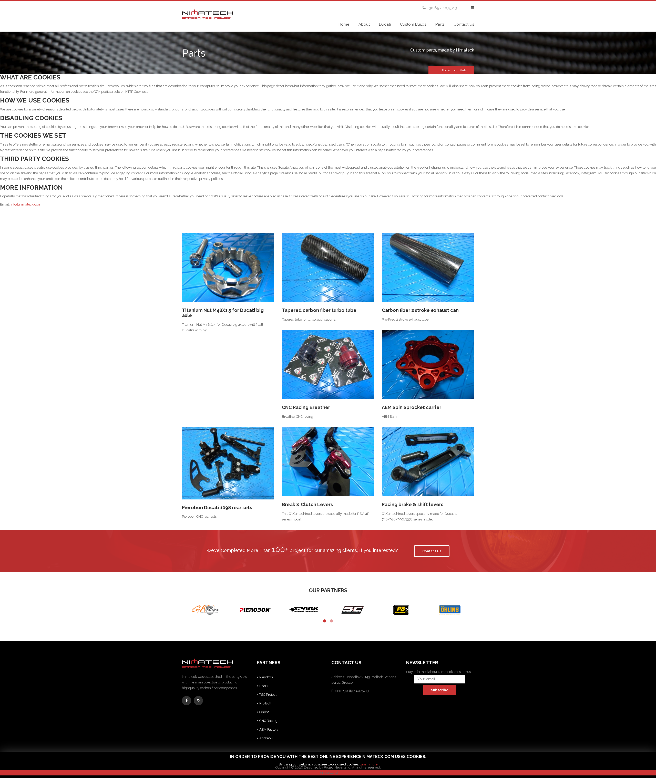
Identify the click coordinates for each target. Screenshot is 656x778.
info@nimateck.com (26, 204)
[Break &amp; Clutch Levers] (328, 461)
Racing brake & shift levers (412, 504)
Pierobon (266, 677)
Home (344, 24)
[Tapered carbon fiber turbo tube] (328, 267)
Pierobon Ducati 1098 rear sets (217, 507)
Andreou (266, 738)
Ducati (385, 24)
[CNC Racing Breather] (328, 364)
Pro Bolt (265, 703)
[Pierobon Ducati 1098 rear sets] (228, 463)
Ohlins (264, 712)
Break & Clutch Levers (307, 504)
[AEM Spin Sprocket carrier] (428, 364)
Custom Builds (413, 24)
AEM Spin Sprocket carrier (411, 407)
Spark (263, 686)
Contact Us (464, 24)
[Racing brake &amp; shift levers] (428, 461)
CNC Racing (268, 721)
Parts (439, 24)
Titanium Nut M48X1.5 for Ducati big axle (223, 313)
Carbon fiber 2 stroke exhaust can (420, 310)
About (364, 24)
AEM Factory (269, 729)
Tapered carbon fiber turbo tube (319, 310)
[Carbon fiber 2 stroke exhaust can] (428, 267)
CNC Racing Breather (306, 407)
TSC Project (267, 695)
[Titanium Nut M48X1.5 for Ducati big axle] (228, 267)
